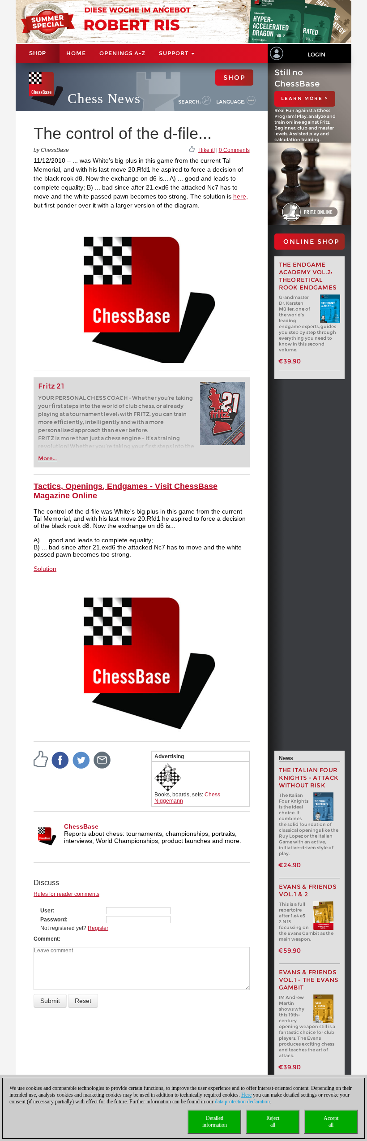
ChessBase (81, 826)
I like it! (206, 150)
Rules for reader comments (66, 894)
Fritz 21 (51, 386)
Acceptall (331, 1121)
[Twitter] (81, 760)
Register (98, 928)
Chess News (104, 98)
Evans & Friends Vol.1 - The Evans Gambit (309, 979)
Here (246, 1095)
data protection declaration (242, 1101)
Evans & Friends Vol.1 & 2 (308, 890)
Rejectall (272, 1121)
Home (76, 53)
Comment (46, 939)
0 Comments (234, 150)
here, (240, 196)
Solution (45, 568)
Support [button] (174, 53)
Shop (37, 53)
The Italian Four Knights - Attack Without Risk (309, 777)
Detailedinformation (214, 1121)
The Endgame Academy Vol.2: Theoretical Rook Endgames (308, 276)
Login (316, 54)
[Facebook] (60, 760)
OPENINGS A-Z (122, 53)
